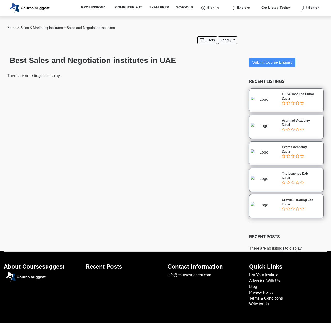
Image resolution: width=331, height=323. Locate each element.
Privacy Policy (261, 292)
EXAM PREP (159, 7)
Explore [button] (243, 7)
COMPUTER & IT (128, 7)
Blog (253, 287)
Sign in (212, 7)
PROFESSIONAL (94, 7)
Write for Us (259, 304)
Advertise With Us (264, 281)
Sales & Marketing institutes (41, 28)
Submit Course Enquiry (272, 62)
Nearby (226, 40)
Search (313, 7)
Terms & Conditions (266, 298)
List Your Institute (263, 275)
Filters (210, 40)
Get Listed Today (275, 7)
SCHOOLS (184, 7)
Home (11, 28)
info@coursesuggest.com (189, 275)
